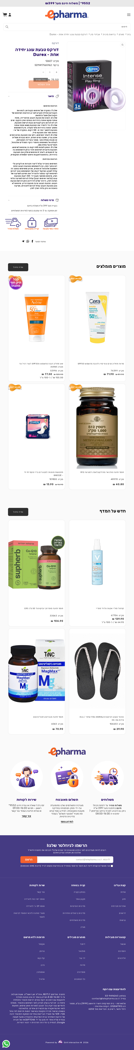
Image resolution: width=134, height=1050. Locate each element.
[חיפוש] (7, 26)
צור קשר (41, 892)
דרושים (122, 913)
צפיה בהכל (18, 267)
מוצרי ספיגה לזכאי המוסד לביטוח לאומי (29, 915)
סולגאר (81, 951)
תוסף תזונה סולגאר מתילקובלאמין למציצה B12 (102, 472)
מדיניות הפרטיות (77, 906)
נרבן (43, 965)
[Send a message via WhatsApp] (6, 1043)
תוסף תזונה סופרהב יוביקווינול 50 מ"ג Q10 (43, 608)
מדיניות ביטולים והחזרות (74, 913)
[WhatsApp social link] (27, 241)
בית (129, 34)
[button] (129, 14)
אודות (123, 892)
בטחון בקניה (79, 892)
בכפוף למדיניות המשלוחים (22, 210)
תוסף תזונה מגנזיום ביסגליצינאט (48, 717)
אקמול (42, 944)
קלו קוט (41, 958)
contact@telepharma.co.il (105, 998)
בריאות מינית (109, 34)
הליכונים (122, 958)
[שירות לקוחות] (26, 777)
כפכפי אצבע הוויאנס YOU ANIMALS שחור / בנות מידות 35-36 (102, 718)
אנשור (123, 944)
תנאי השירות (23, 1022)
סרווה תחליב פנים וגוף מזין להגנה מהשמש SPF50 (101, 364)
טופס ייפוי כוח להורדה (34, 899)
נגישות (123, 920)
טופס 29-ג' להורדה (35, 906)
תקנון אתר (80, 899)
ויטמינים (122, 951)
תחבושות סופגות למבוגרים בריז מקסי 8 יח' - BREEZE (43, 473)
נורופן (42, 951)
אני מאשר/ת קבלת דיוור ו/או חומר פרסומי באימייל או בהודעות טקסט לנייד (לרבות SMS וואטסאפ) (65, 866)
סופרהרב (81, 972)
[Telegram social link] (23, 241)
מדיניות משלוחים (77, 920)
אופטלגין (41, 972)
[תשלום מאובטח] (67, 777)
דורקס (55, 43)
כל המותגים (79, 979)
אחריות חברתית (118, 906)
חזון (124, 899)
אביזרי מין (95, 34)
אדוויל (42, 979)
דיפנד (82, 944)
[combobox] (67, 27)
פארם (121, 34)
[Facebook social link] (32, 241)
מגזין (83, 927)
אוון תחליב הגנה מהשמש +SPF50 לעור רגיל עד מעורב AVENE (41, 365)
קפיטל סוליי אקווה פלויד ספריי (110, 608)
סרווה (82, 965)
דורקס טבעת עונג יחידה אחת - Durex (68, 34)
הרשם (29, 859)
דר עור (82, 958)
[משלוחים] (107, 777)
